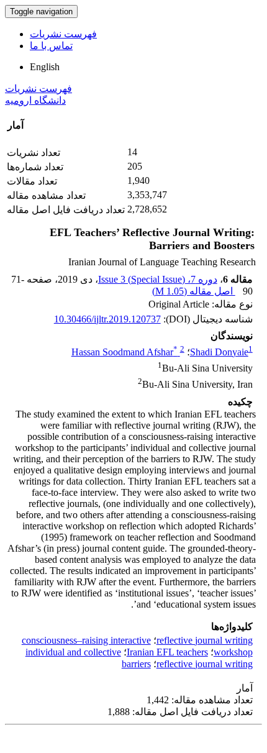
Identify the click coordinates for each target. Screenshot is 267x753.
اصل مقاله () (193, 291)
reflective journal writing (204, 640)
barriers (136, 664)
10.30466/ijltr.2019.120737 (107, 319)
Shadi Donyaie (219, 352)
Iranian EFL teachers (167, 652)
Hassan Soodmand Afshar (124, 352)
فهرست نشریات (63, 34)
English (45, 67)
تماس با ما (51, 45)
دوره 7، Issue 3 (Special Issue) (157, 279)
